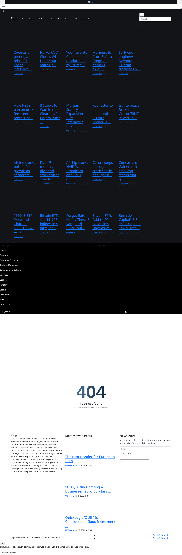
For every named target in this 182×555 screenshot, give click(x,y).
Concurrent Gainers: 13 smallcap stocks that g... (128, 170)
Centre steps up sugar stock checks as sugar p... (102, 168)
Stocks (3, 289)
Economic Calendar (9, 260)
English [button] (5, 311)
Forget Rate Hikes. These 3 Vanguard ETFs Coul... (78, 221)
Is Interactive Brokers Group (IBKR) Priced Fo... (129, 111)
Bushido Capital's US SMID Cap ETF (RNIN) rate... (130, 221)
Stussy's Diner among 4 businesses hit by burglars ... (88, 489)
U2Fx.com (18, 73)
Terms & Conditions (162, 535)
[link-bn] (56, 319)
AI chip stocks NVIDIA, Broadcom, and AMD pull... (77, 170)
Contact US (86, 19)
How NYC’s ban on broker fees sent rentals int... (25, 111)
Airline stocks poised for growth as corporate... (24, 168)
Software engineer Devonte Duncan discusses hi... (130, 60)
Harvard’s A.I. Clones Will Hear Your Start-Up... (51, 58)
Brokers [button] (41, 19)
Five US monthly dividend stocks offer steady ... (49, 170)
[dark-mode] (126, 311)
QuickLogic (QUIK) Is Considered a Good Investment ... (90, 521)
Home (24, 19)
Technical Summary (9, 265)
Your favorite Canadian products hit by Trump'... (76, 58)
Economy (4, 255)
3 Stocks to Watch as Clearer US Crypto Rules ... (50, 113)
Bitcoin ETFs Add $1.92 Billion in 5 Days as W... (102, 221)
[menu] (2, 2)
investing (4, 284)
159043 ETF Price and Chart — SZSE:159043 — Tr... (24, 223)
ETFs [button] (76, 19)
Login (7, 245)
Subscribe (126, 453)
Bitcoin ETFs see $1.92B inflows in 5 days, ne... (49, 221)
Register (100, 245)
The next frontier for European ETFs (90, 458)
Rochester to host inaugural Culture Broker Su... (102, 113)
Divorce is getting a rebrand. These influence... (23, 60)
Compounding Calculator (12, 270)
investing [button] (51, 19)
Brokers (3, 279)
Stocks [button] (59, 19)
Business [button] (32, 19)
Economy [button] (68, 19)
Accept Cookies (9, 552)
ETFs (2, 299)
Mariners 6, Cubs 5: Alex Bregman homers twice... (102, 60)
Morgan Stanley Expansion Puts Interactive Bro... (74, 115)
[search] (141, 14)
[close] (2, 543)
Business (4, 275)
